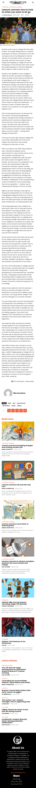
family (9, 403)
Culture (5, 707)
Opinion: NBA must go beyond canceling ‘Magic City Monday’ (14, 603)
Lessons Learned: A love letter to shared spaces (15, 525)
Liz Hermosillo (6, 694)
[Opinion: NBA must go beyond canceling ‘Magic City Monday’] (18, 588)
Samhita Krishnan (8, 606)
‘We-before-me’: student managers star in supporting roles (16, 701)
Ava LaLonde (6, 567)
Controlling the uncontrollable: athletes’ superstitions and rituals (16, 681)
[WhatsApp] (25, 410)
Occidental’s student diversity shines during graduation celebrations (14, 721)
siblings (19, 405)
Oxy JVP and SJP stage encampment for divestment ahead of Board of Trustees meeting (14, 670)
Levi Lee (4, 645)
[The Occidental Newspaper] (18, 2)
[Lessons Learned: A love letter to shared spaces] (18, 509)
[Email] (9, 410)
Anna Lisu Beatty (7, 449)
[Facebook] (17, 410)
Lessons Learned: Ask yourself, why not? (16, 486)
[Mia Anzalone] (8, 393)
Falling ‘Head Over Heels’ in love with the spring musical (15, 710)
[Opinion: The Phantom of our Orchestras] (18, 627)
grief (14, 403)
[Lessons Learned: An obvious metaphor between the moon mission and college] (18, 547)
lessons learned (21, 403)
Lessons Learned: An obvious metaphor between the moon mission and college (18, 563)
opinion (14, 405)
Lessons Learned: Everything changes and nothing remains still (17, 446)
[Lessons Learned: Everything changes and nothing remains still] (18, 431)
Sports (5, 678)
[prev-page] (3, 655)
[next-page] (6, 655)
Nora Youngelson (8, 488)
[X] (21, 410)
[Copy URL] (13, 410)
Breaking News (7, 665)
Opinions (5, 600)
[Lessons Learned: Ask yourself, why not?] (18, 470)
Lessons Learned (8, 443)
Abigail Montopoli (8, 528)
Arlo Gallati (6, 725)
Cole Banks (5, 713)
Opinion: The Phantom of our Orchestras (13, 642)
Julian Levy (5, 704)
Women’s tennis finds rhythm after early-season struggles (16, 691)
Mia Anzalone (7, 15)
